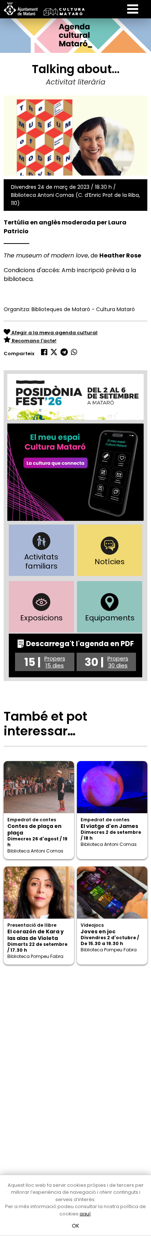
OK (76, 1225)
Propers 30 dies (117, 662)
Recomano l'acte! (33, 340)
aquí (85, 1213)
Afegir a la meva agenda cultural (53, 332)
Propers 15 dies (54, 662)
